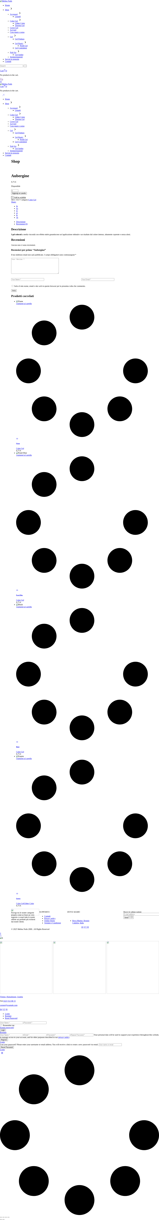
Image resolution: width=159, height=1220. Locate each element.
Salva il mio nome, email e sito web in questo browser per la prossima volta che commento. (49, 286)
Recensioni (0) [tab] (22, 224)
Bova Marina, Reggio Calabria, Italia (80, 922)
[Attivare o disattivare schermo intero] (3, 1217)
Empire (18, 898)
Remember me (8, 1025)
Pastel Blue (19, 595)
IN (82, 927)
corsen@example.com (8, 1005)
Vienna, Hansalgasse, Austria (11, 997)
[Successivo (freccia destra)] (3, 1219)
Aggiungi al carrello (19, 193)
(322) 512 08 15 (9, 1001)
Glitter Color (29, 903)
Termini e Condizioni (52, 923)
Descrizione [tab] (20, 222)
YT (85, 927)
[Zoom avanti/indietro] (1, 1217)
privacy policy (63, 1037)
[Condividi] (6, 1217)
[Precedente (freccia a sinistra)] (1, 1219)
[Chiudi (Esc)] (8, 1217)
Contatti (47, 916)
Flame (18, 443)
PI (88, 927)
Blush (17, 747)
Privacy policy (50, 918)
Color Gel (32, 200)
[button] (18, 197)
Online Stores (49, 921)
